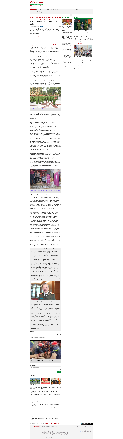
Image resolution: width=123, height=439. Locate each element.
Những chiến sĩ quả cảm (40, 337)
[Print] (60, 26)
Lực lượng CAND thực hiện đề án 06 (50, 9)
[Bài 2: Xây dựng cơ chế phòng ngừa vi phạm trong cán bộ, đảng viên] (67, 22)
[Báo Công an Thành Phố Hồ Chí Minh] (31, 8)
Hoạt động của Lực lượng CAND (36, 12)
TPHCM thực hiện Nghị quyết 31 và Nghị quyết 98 (39, 11)
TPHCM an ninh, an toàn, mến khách (72, 11)
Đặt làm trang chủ (35, 423)
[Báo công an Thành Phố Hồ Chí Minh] (36, 2)
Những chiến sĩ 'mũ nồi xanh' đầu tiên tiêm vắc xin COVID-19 (42, 40)
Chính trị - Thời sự (39, 9)
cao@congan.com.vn (87, 430)
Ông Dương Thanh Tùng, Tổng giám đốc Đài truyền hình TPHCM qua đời (44, 407)
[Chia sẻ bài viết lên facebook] (57, 26)
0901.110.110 (56, 423)
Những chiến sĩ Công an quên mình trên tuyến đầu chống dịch (42, 36)
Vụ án (75, 17)
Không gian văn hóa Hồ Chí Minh (72, 9)
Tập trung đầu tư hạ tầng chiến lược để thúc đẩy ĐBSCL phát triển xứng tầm (45, 418)
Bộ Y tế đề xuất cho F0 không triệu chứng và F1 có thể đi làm (42, 410)
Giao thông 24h (78, 43)
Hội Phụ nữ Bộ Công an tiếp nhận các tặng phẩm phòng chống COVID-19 (44, 397)
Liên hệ (42, 423)
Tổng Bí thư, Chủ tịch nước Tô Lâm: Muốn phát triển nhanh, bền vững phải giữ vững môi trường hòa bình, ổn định (66, 64)
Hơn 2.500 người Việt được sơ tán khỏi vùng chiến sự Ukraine (42, 412)
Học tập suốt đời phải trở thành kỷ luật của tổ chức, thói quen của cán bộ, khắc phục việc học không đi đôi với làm (66, 50)
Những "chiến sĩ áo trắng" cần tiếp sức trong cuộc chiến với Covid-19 (44, 38)
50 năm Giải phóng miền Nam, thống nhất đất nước (57, 11)
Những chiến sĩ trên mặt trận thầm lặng (38, 42)
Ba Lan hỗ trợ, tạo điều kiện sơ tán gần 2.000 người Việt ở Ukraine (55, 386)
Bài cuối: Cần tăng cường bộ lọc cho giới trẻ (82, 41)
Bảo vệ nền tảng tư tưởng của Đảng (86, 11)
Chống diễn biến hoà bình (61, 9)
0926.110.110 (51, 423)
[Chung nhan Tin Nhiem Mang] (85, 431)
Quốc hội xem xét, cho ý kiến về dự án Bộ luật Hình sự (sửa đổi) (67, 40)
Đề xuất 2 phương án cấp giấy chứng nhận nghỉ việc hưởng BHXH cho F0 (44, 401)
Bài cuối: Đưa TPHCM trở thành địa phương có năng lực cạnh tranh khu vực (66, 44)
